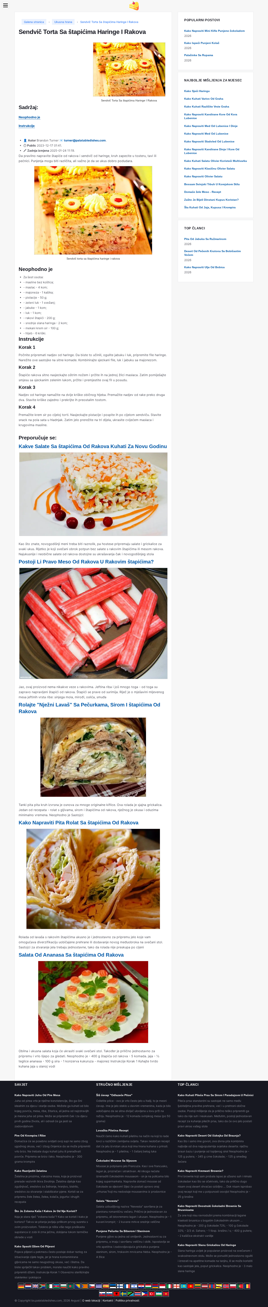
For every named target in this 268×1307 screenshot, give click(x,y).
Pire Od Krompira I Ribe (30, 1135)
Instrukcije (27, 126)
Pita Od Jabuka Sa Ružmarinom (205, 239)
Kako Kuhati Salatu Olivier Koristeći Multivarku (215, 160)
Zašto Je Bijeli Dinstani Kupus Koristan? (211, 199)
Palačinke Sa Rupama (198, 55)
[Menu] (5, 5)
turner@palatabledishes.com (85, 140)
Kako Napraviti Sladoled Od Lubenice (209, 141)
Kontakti (108, 1300)
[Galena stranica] (134, 5)
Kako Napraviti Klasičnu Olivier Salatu (209, 168)
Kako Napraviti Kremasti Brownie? (200, 1170)
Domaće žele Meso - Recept (202, 191)
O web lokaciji (91, 1300)
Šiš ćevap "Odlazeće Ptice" (114, 1095)
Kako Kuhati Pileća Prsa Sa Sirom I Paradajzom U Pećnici (215, 1095)
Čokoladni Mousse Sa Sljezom (116, 1160)
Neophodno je (29, 117)
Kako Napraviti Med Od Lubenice (206, 133)
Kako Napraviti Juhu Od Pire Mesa (37, 1095)
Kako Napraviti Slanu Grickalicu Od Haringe (207, 1245)
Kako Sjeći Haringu (197, 91)
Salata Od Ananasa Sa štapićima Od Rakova (71, 955)
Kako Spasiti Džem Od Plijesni (35, 1246)
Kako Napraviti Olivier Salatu (203, 176)
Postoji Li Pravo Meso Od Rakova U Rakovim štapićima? (86, 562)
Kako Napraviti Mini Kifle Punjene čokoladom (214, 30)
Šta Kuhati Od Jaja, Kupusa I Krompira (210, 207)
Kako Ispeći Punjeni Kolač (201, 43)
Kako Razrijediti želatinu (31, 1170)
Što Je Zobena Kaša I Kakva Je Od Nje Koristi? (46, 1211)
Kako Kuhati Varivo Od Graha (203, 98)
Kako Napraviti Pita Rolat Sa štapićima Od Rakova (78, 823)
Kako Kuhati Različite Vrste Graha (206, 106)
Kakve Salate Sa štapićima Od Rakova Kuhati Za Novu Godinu (93, 446)
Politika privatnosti (127, 1300)
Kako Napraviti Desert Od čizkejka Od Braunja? (209, 1135)
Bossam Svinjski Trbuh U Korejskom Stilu (212, 184)
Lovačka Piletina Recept (112, 1130)
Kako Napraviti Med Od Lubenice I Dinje (211, 126)
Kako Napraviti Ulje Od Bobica (204, 267)
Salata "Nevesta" (107, 1200)
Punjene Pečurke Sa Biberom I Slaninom (123, 1231)
